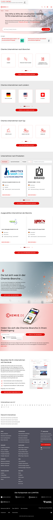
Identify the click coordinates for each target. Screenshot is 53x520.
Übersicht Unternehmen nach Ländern (9, 423)
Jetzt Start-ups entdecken (11, 295)
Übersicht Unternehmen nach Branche (9, 417)
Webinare (20, 481)
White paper (21, 477)
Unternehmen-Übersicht (23, 442)
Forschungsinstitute (5, 477)
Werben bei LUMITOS (5, 508)
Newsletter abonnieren (35, 334)
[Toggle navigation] (51, 7)
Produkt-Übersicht (5, 456)
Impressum (3, 512)
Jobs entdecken (21, 461)
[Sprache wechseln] (47, 7)
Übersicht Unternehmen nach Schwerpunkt (10, 421)
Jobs (19, 479)
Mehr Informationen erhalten (12, 392)
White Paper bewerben (23, 453)
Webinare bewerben (5, 463)
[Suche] (42, 7)
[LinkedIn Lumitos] (51, 512)
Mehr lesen (4, 346)
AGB (9, 512)
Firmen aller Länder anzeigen (26, 110)
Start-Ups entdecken (23, 435)
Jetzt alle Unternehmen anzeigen (26, 252)
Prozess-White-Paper (23, 451)
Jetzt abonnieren (45, 444)
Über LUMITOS (15, 508)
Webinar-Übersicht (5, 465)
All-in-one (20, 483)
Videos (2, 479)
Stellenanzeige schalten (23, 465)
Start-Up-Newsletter (5, 437)
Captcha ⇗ (19, 339)
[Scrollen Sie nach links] (29, 162)
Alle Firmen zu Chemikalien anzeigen (26, 203)
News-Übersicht (4, 440)
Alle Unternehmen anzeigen (26, 145)
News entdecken (4, 433)
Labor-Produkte (4, 449)
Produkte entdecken (5, 447)
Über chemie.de (24, 508)
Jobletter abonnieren (23, 463)
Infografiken (3, 475)
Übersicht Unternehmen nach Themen (9, 419)
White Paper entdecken (23, 447)
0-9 (2, 405)
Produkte (20, 475)
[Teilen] (45, 7)
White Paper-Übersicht (23, 456)
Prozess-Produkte (5, 451)
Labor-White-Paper (22, 449)
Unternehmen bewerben (23, 440)
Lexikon (2, 473)
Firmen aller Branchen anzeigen (26, 74)
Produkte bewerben (5, 453)
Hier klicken (13, 338)
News (19, 473)
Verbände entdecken (22, 437)
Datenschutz (15, 512)
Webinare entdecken (5, 461)
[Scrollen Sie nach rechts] (31, 162)
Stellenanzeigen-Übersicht (24, 467)
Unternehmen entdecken (24, 433)
